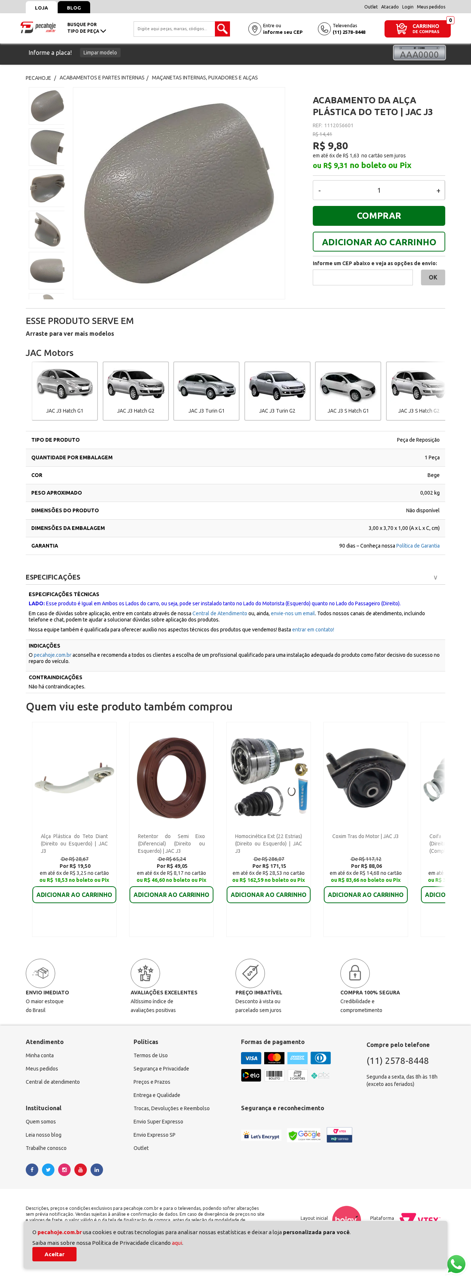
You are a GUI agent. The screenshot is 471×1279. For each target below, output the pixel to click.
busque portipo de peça (83, 27)
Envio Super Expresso (158, 1122)
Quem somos (41, 1122)
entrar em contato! (313, 630)
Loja (41, 7)
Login (408, 6)
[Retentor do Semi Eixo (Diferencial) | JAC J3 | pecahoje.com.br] (171, 777)
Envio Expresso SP (155, 1135)
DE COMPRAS (425, 32)
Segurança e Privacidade (161, 1069)
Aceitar (54, 1254)
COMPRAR (379, 216)
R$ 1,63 (351, 155)
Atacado (390, 6)
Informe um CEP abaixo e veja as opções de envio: (375, 263)
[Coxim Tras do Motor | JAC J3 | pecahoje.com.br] (365, 777)
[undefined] (187, 193)
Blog (74, 7)
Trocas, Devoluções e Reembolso (172, 1108)
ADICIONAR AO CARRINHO (379, 242)
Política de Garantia (418, 546)
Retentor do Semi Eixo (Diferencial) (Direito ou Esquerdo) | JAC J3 (171, 843)
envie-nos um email (293, 613)
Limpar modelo (100, 53)
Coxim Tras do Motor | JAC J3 (365, 836)
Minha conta (40, 1055)
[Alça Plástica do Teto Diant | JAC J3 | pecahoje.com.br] (74, 777)
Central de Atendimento (219, 613)
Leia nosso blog (43, 1135)
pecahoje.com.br (52, 655)
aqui (177, 1243)
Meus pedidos (431, 6)
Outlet (371, 6)
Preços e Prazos (152, 1082)
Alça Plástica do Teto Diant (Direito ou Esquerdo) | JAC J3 (74, 843)
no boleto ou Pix (380, 165)
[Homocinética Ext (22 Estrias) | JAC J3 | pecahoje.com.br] (268, 777)
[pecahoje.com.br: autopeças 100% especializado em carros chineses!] (38, 27)
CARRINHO (425, 26)
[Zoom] (46, 106)
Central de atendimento (53, 1082)
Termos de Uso (151, 1055)
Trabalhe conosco (46, 1148)
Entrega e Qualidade (157, 1095)
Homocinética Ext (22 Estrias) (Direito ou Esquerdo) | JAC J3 (268, 843)
